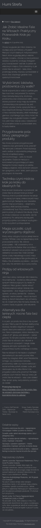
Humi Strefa (12, 4)
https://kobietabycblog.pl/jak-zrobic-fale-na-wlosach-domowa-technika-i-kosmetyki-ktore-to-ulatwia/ (19, 392)
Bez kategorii (15, 22)
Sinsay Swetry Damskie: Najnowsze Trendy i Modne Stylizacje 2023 (30, 410)
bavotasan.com (29, 524)
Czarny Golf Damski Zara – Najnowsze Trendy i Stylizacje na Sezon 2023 (10, 410)
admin (7, 42)
